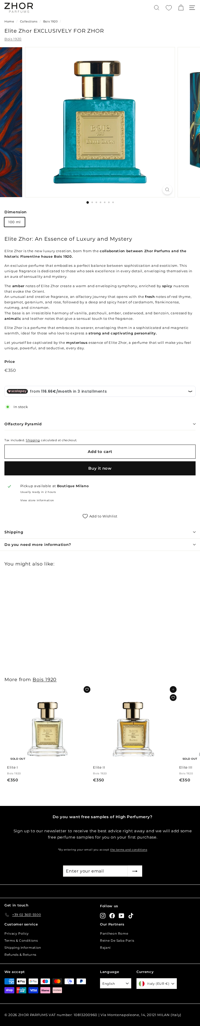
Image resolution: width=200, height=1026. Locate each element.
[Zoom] (167, 189)
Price (9, 361)
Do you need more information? (37, 544)
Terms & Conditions (21, 940)
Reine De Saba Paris (117, 940)
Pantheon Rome (114, 933)
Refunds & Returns (20, 955)
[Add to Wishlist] (87, 689)
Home (9, 21)
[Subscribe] (135, 871)
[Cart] (181, 7)
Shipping (33, 440)
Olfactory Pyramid (23, 424)
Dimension (15, 212)
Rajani (105, 948)
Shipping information (22, 948)
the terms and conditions (128, 849)
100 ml (14, 222)
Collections (29, 21)
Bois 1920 (50, 21)
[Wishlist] (169, 8)
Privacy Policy (16, 933)
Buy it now (100, 468)
